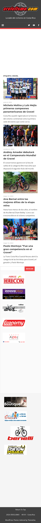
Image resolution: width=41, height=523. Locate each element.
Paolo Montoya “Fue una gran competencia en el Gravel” (18, 249)
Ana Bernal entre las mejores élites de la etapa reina (19, 202)
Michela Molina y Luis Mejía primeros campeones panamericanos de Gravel (20, 108)
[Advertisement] (20, 371)
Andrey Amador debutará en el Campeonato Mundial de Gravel (19, 155)
